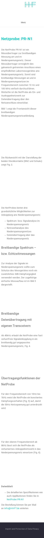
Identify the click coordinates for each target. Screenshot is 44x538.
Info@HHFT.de (11, 508)
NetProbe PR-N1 (15, 499)
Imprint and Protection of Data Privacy (22, 529)
